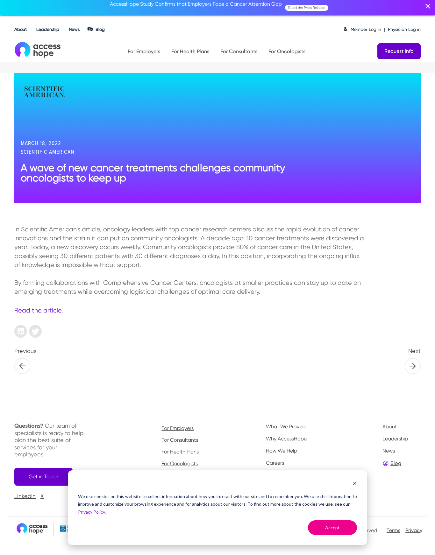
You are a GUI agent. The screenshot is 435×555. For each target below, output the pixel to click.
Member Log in (366, 29)
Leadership (47, 29)
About (20, 29)
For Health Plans (190, 51)
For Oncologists (286, 51)
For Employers (144, 51)
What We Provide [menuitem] (286, 427)
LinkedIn (25, 496)
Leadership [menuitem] (395, 439)
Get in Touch (43, 477)
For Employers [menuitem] (177, 428)
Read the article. (38, 310)
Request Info (399, 51)
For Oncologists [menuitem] (179, 463)
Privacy (413, 530)
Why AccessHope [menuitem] (286, 439)
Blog (100, 29)
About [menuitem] (389, 427)
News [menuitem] (388, 451)
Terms (393, 530)
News (74, 29)
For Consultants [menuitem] (179, 440)
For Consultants (238, 51)
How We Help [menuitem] (281, 451)
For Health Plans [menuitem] (180, 451)
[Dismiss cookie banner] (355, 484)
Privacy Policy (91, 512)
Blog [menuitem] (395, 463)
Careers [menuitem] (275, 463)
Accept (332, 527)
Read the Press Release (306, 8)
